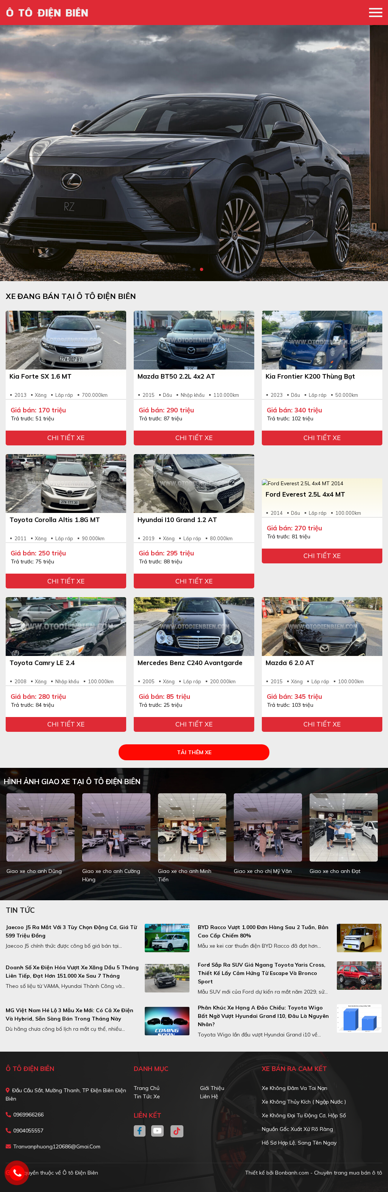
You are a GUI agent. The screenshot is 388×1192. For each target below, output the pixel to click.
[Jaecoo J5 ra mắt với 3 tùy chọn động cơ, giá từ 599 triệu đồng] (167, 938)
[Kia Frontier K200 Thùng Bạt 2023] (322, 340)
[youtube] (157, 1131)
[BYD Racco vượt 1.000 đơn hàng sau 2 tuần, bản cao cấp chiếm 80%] (359, 938)
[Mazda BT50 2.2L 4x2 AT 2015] (194, 340)
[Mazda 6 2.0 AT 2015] (322, 626)
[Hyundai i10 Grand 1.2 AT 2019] (194, 483)
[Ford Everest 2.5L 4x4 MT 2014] (322, 482)
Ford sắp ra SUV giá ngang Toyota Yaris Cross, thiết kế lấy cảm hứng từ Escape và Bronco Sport (261, 973)
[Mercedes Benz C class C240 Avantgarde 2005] (194, 626)
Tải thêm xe (194, 752)
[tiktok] (174, 1131)
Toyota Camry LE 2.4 (42, 663)
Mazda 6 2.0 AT (290, 663)
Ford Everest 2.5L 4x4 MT (305, 494)
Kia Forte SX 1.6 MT (40, 376)
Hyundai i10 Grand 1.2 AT (177, 520)
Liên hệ (209, 1096)
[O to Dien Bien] (49, 12)
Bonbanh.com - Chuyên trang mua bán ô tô (328, 1172)
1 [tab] (186, 270)
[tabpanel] (194, 153)
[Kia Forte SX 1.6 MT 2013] (66, 340)
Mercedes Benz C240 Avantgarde (190, 663)
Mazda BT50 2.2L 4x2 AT (176, 376)
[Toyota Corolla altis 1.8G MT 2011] (66, 483)
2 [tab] (194, 270)
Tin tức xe (147, 1096)
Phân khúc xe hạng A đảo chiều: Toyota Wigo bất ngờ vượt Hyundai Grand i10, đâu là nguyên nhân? (263, 1016)
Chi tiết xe (65, 438)
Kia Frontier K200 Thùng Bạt (310, 376)
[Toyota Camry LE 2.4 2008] (66, 626)
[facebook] (142, 1131)
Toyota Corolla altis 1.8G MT (54, 520)
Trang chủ (147, 1088)
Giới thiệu (212, 1088)
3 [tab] (201, 270)
